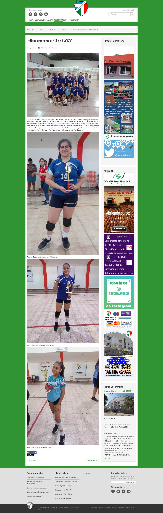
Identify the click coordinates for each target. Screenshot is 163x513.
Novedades (67, 20)
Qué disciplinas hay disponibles (38, 492)
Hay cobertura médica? (35, 496)
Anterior (33, 460)
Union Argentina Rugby (63, 486)
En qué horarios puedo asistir (37, 488)
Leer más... (108, 458)
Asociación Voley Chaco (63, 494)
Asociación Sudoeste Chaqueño (66, 481)
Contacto (75, 20)
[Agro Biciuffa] (119, 209)
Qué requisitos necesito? (35, 477)
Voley (35, 48)
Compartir (31, 452)
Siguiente (91, 460)
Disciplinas (58, 20)
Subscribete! (130, 482)
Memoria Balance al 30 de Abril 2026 (117, 391)
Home (31, 20)
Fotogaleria (49, 20)
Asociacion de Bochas (63, 498)
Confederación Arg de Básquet (65, 477)
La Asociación (38, 20)
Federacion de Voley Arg (63, 490)
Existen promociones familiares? (34, 482)
